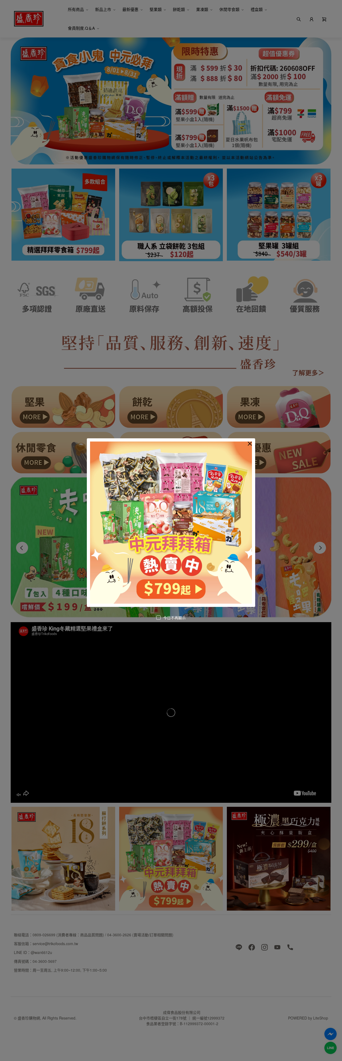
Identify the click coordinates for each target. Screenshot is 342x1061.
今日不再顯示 (174, 617)
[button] (249, 443)
